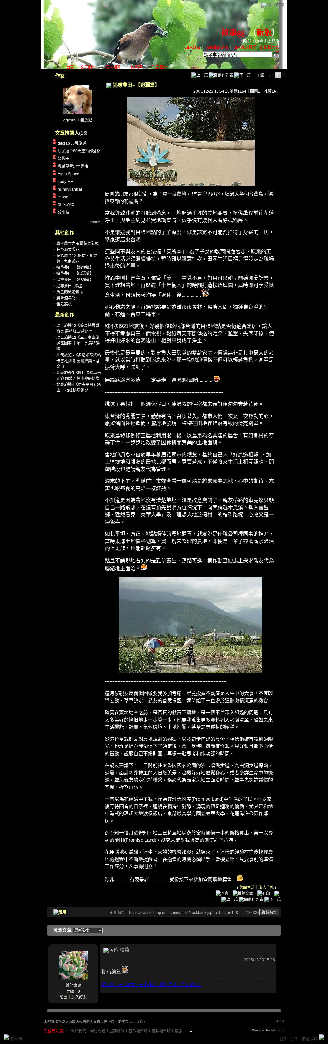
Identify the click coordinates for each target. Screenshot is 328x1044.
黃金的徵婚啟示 (69, 292)
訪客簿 (136, 67)
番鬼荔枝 (64, 304)
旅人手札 (266, 887)
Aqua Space (68, 174)
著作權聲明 (138, 1031)
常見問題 (97, 1031)
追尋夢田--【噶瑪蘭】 (75, 273)
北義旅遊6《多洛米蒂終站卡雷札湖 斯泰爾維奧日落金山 (78, 361)
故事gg (233, 32)
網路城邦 (275, 4)
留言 (64, 997)
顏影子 (63, 158)
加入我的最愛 (244, 47)
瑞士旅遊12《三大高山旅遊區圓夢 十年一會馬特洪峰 (78, 343)
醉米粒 (63, 212)
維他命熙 (73, 985)
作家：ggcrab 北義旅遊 (260, 41)
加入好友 (193, 47)
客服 (178, 1031)
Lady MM (66, 182)
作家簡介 (159, 67)
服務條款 (117, 1031)
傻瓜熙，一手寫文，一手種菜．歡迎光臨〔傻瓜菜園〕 (152, 984)
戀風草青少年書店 (73, 166)
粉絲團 (16, 1039)
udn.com (277, 1030)
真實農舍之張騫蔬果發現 (77, 243)
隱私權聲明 (161, 1031)
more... (96, 222)
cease (63, 197)
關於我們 (78, 1031)
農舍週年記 (66, 298)
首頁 (70, 67)
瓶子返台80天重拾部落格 (79, 151)
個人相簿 (113, 67)
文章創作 (88, 67)
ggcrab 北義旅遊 (77, 120)
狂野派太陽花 (67, 249)
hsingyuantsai (70, 189)
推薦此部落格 (216, 47)
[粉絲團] (6, 1037)
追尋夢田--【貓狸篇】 (75, 267)
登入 (283, 1039)
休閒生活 (247, 887)
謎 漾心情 (66, 205)
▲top (279, 1020)
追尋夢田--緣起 (69, 286)
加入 (294, 1039)
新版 (264, 32)
